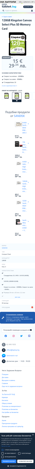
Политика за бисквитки (10, 409)
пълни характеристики (9, 85)
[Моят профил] (32, 11)
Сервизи (5, 383)
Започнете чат (12, 355)
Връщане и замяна (8, 380)
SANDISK (19, 116)
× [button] (33, 434)
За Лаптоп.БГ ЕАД (8, 394)
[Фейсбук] (6, 336)
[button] (17, 466)
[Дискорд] (29, 336)
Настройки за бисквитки (10, 412)
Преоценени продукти (9, 423)
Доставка (5, 377)
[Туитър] (21, 336)
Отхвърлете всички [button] (25, 461)
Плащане (5, 374)
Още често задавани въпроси (12, 386)
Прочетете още (5, 446)
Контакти (5, 400)
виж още (17, 297)
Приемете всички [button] (9, 461)
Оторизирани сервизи (14, 315)
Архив (4, 420)
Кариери (5, 397)
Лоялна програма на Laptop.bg (12, 426)
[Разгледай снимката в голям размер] (17, 44)
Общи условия (7, 403)
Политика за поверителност (11, 406)
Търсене (4, 10)
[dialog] (17, 451)
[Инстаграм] (13, 336)
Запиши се (31, 330)
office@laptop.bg (12, 350)
